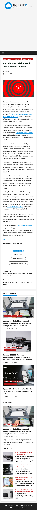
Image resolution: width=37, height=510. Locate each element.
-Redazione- (6, 362)
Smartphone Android (10, 384)
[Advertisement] (18, 29)
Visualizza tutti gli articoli (18, 263)
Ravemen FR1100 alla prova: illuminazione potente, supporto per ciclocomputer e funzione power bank (17, 357)
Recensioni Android (10, 350)
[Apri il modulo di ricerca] (33, 53)
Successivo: (18, 282)
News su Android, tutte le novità (11, 59)
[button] (3, 53)
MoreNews (14, 508)
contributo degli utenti (25, 225)
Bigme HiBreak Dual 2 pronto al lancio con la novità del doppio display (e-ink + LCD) (18, 391)
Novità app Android (27, 59)
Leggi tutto (8, 448)
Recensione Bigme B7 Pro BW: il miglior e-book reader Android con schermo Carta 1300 (8, 482)
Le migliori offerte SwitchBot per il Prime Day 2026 (8, 494)
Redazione (6, 71)
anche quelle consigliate (15, 206)
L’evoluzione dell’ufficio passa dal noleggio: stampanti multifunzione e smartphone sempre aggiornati (17, 323)
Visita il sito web (18, 258)
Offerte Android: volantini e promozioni (25, 491)
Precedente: (17, 273)
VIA (4, 239)
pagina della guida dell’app (24, 132)
